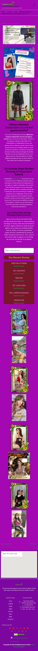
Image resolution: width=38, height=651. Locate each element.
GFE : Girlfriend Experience (19, 293)
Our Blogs (10, 12)
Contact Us (10, 619)
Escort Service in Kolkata (10, 6)
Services (10, 611)
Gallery (10, 609)
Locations (10, 603)
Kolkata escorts (17, 179)
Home (3, 12)
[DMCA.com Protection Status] (19, 634)
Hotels (10, 606)
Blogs (15, 12)
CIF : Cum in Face (19, 285)
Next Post (33, 544)
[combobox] (19, 250)
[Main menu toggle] (34, 5)
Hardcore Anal (19, 300)
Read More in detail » (19, 266)
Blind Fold (19, 278)
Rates (10, 614)
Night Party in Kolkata (19, 263)
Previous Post (6, 544)
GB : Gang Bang (19, 270)
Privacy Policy (15, 641)
